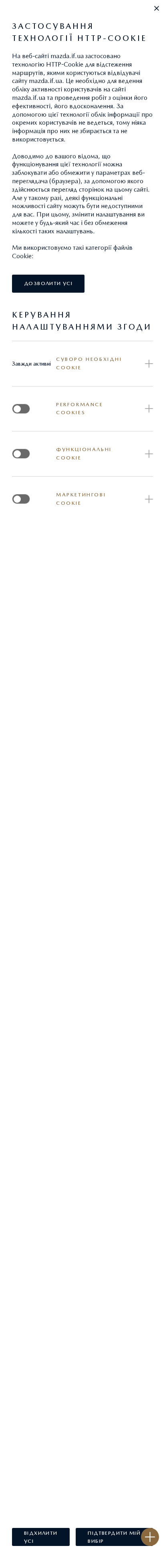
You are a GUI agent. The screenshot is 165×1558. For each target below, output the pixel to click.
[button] (156, 8)
